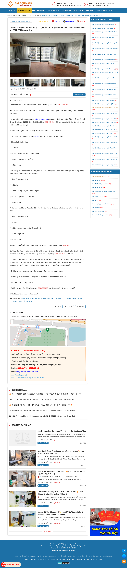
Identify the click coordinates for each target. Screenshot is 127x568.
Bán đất (94, 200)
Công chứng (70, 559)
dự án (37, 136)
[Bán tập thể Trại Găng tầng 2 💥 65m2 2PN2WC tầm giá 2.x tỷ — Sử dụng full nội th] (22, 519)
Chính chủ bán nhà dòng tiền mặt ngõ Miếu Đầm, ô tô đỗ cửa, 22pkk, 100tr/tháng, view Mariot (42, 399)
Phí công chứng (107, 556)
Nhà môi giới (70, 10)
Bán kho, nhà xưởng (98, 211)
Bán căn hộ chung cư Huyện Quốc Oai (104, 122)
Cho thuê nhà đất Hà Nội (73, 298)
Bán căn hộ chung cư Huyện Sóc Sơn (104, 126)
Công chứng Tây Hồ (35, 556)
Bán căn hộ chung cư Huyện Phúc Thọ (104, 119)
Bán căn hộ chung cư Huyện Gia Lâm (103, 63)
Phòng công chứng (96, 559)
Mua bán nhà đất (24, 10)
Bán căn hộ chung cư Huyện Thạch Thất (104, 137)
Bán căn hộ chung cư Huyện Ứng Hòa (104, 165)
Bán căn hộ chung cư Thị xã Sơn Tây (103, 129)
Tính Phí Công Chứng (95, 556)
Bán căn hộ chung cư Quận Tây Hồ (103, 133)
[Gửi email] (124, 562)
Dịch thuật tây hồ (61, 556)
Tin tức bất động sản (84, 10)
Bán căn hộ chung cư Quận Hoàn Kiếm (104, 83)
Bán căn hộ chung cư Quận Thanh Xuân (104, 153)
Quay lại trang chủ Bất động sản (21, 21)
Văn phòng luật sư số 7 (21, 556)
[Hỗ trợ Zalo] (124, 551)
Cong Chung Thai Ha (48, 556)
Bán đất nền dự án (97, 196)
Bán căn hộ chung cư (98, 176)
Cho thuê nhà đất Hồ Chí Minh (21, 301)
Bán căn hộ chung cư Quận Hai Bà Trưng (105, 72)
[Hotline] (3, 564)
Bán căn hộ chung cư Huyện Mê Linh (103, 100)
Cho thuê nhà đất (39, 10)
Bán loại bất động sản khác (100, 215)
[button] (84, 55)
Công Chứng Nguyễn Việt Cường (56, 559)
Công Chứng (71, 556)
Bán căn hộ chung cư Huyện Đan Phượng (105, 48)
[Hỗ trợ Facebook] (124, 556)
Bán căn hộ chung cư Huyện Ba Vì (103, 28)
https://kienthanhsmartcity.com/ (26, 294)
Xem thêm (47, 531)
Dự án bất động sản (56, 10)
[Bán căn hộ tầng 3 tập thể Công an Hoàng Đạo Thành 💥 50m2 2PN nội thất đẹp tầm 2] (22, 458)
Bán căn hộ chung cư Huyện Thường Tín (104, 159)
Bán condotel (96, 207)
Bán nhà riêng (96, 180)
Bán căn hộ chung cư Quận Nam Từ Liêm (105, 107)
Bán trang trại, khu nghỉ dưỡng (101, 204)
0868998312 (80, 94)
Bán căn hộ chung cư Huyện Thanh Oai (104, 142)
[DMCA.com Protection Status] (64, 563)
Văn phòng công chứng (104, 10)
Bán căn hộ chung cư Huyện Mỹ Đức (103, 104)
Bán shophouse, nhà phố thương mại (103, 191)
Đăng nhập (70, 21)
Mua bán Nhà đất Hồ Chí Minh (52, 298)
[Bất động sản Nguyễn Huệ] (19, 4)
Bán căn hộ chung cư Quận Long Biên (104, 95)
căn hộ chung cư (41, 119)
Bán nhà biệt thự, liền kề (99, 184)
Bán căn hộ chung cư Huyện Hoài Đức (104, 78)
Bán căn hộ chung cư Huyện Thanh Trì (104, 148)
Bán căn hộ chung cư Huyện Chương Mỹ (104, 43)
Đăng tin (83, 21)
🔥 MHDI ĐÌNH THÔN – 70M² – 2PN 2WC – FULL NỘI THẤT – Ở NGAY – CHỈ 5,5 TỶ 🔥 (40, 405)
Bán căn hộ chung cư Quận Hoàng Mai (104, 89)
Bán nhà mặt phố (97, 187)
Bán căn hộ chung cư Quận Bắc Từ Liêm (104, 32)
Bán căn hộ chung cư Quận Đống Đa (103, 59)
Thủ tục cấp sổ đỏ (82, 556)
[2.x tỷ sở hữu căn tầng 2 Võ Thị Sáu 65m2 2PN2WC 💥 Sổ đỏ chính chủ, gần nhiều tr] (22, 499)
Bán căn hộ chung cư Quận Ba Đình (103, 24)
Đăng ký (57, 21)
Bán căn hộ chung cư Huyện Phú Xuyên (104, 113)
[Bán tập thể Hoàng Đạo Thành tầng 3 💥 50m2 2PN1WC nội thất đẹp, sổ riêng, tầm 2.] (22, 479)
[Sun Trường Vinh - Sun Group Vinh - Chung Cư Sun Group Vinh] (22, 438)
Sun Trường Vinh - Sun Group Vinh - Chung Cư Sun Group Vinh (62, 431)
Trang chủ (12, 10)
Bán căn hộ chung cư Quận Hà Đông (103, 69)
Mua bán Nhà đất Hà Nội (30, 298)
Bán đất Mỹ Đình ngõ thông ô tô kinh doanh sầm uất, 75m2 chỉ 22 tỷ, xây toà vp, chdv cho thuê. (42, 410)
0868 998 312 (63, 105)
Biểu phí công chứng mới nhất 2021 (35, 559)
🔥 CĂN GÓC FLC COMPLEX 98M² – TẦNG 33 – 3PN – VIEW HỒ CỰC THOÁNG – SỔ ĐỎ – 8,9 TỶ (45, 394)
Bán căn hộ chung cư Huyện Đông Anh (104, 54)
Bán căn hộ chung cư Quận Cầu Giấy (103, 37)
